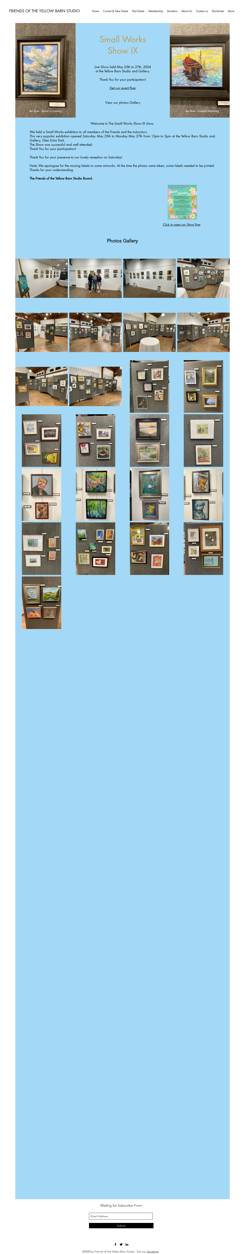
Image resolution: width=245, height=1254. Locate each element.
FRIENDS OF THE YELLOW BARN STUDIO (44, 10)
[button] (138, 11)
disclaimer (153, 1251)
